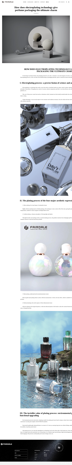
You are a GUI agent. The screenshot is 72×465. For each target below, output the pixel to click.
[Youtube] (65, 463)
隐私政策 (45, 454)
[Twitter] (69, 463)
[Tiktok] (67, 463)
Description (17, 450)
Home (35, 452)
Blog (35, 459)
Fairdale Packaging (6, 463)
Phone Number (18, 455)
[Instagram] (63, 463)
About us (36, 455)
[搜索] (66, 2)
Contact (36, 457)
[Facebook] (61, 463)
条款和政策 (17, 463)
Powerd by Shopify (11, 463)
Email (16, 457)
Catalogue (36, 454)
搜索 (44, 452)
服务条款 (45, 455)
